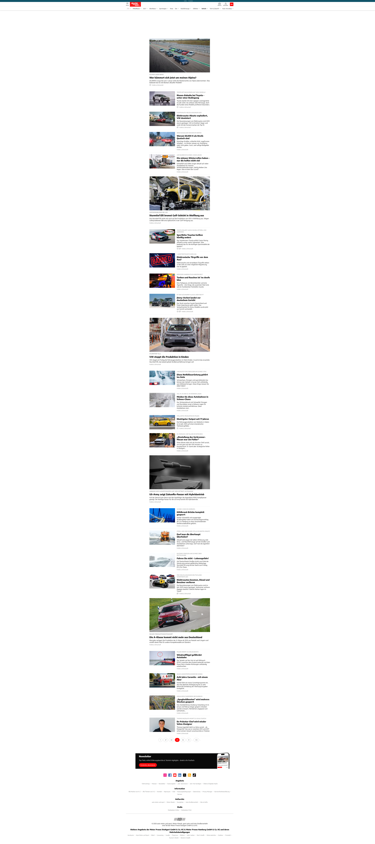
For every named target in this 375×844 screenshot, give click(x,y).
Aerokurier (131, 835)
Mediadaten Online (173, 810)
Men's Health (200, 835)
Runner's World (173, 838)
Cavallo (168, 835)
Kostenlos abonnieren (147, 765)
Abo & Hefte (204, 802)
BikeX (153, 835)
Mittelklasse (136, 8)
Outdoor (220, 835)
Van (176, 8)
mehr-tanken (191, 835)
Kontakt (159, 791)
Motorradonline (211, 835)
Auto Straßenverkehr (192, 802)
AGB (173, 791)
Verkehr (204, 8)
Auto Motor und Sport (142, 835)
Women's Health (185, 838)
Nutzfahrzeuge (185, 8)
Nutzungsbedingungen (184, 791)
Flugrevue (175, 835)
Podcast (154, 783)
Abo (232, 4)
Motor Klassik (171, 802)
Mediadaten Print (186, 810)
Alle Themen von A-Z (149, 791)
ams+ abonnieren (183, 783)
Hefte (185, 1)
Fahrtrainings (146, 783)
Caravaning (160, 835)
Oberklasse (152, 8)
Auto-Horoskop (227, 8)
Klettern (182, 835)
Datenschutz (196, 791)
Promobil (228, 835)
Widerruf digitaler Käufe (210, 783)
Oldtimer (195, 8)
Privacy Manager (207, 791)
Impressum (167, 791)
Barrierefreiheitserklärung (222, 791)
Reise (171, 8)
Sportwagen (163, 8)
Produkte (190, 1)
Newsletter (162, 783)
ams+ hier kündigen (195, 783)
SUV (144, 8)
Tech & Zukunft (214, 8)
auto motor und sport (158, 802)
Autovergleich (171, 783)
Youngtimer (180, 802)
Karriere (179, 794)
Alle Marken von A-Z (135, 791)
